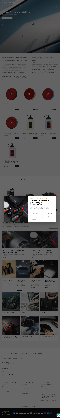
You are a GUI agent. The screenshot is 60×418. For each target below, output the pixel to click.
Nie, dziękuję (33, 219)
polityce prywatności (43, 217)
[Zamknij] (54, 198)
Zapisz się (50, 213)
